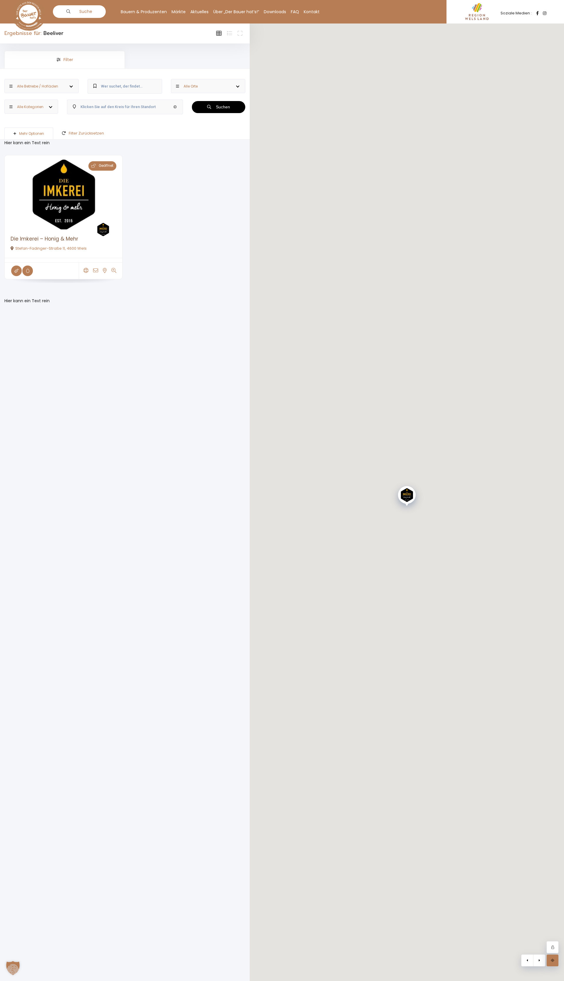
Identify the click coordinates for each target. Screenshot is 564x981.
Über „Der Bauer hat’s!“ (236, 12)
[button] (13, 968)
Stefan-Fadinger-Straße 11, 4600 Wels (51, 248)
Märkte (179, 12)
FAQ (295, 12)
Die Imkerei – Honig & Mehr (44, 238)
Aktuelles (199, 12)
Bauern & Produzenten (144, 12)
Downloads (275, 12)
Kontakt (312, 12)
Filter (68, 60)
